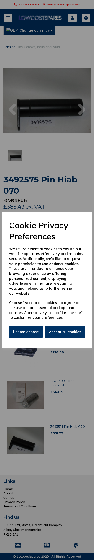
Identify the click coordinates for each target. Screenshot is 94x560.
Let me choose (26, 331)
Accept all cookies (65, 331)
